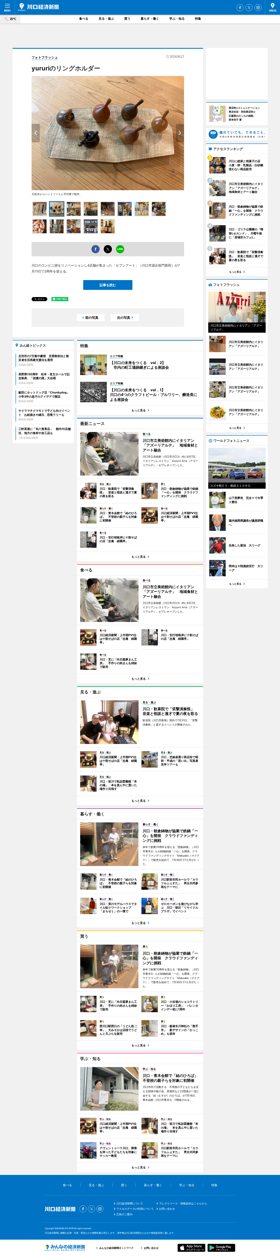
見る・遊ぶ (106, 18)
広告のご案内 (124, 1214)
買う (127, 18)
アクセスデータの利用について (135, 1208)
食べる (83, 18)
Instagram (258, 7)
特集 (198, 18)
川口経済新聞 (38, 7)
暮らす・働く (150, 18)
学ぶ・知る (177, 18)
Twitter (249, 7)
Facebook (240, 7)
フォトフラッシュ (45, 57)
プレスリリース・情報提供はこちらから (183, 1203)
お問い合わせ (167, 1208)
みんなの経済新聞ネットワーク (65, 1248)
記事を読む (108, 285)
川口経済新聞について (129, 1203)
